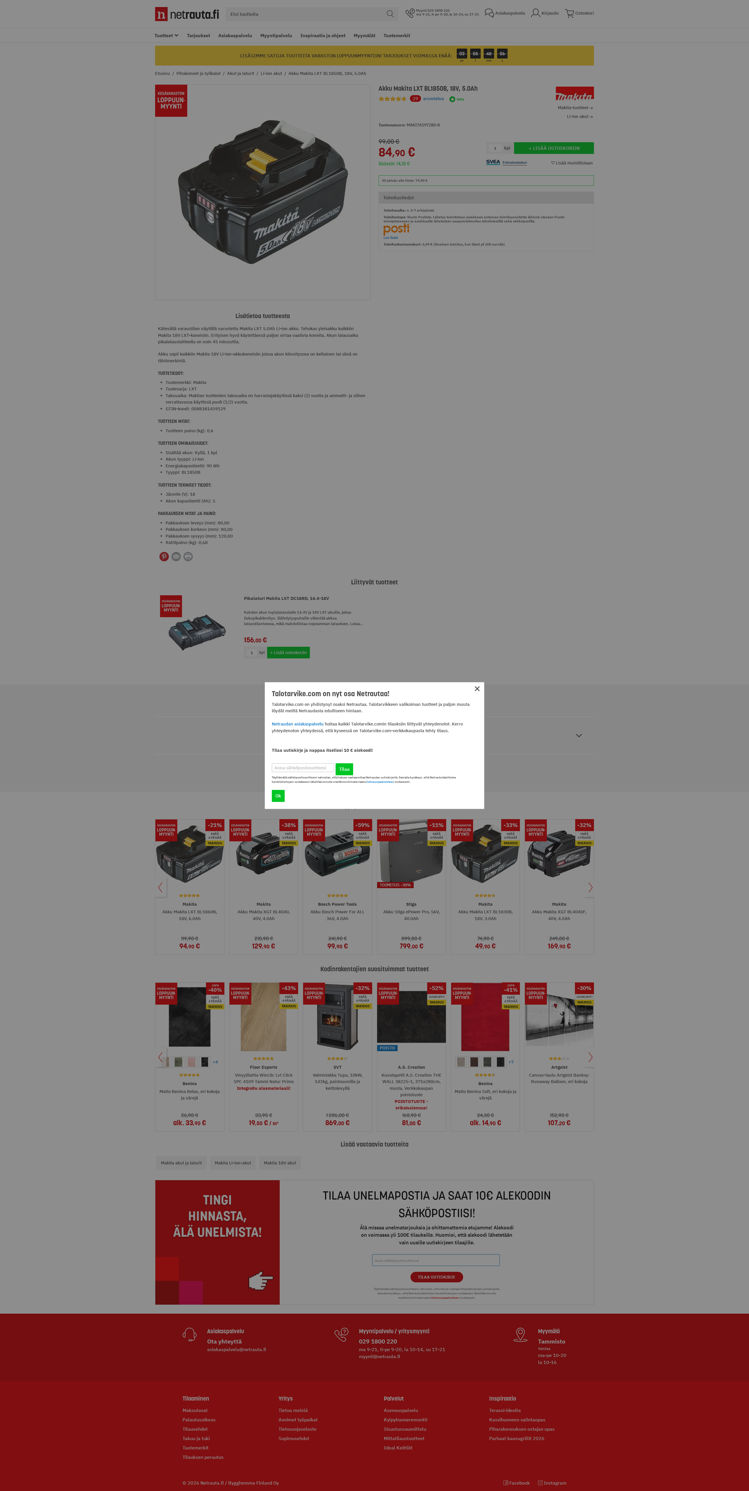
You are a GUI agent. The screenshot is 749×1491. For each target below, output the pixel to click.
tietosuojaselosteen (380, 782)
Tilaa (344, 769)
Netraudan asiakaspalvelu (298, 724)
